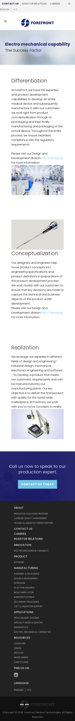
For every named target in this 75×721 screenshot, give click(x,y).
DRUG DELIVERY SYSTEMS (26, 617)
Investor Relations (34, 3)
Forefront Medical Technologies (42, 712)
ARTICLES (19, 652)
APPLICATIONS (23, 612)
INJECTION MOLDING (24, 587)
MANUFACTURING (26, 568)
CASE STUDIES (21, 662)
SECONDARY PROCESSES (26, 601)
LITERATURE (19, 643)
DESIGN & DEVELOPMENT (26, 578)
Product (20, 556)
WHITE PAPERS (21, 657)
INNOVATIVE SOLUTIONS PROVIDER (31, 513)
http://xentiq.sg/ (52, 158)
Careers (55, 3)
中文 (15, 9)
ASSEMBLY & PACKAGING (26, 573)
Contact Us (10, 3)
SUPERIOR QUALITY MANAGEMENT (30, 518)
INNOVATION (22, 545)
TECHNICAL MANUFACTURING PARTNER (33, 522)
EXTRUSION (19, 582)
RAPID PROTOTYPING (24, 597)
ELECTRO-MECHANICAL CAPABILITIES (32, 631)
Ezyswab (19, 562)
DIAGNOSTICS (21, 627)
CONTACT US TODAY (37, 484)
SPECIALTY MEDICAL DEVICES (28, 622)
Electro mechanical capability (31, 550)
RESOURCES (22, 638)
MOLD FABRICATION (24, 592)
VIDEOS (17, 648)
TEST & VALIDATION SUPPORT (28, 606)
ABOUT (19, 508)
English (4, 9)
